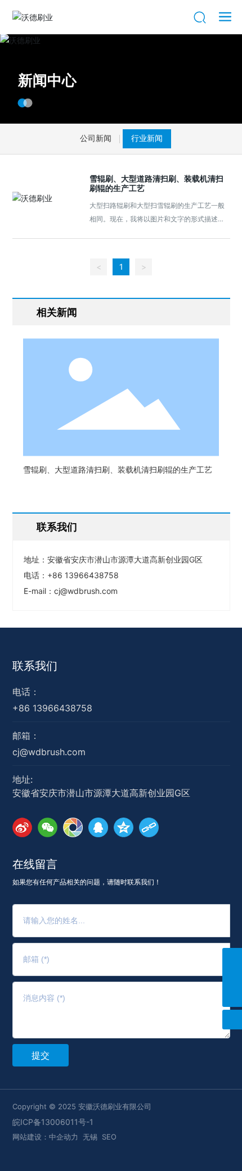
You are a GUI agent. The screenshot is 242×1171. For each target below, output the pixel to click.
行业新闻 (147, 138)
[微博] (22, 827)
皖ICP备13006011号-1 (52, 1122)
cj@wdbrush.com (86, 591)
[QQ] (98, 827)
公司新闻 (95, 138)
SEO (109, 1136)
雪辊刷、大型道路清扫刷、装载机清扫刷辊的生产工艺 (156, 183)
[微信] (47, 827)
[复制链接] (149, 827)
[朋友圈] (73, 827)
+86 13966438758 (83, 575)
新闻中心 (47, 80)
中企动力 (63, 1136)
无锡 (90, 1136)
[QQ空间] (123, 827)
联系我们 (34, 666)
